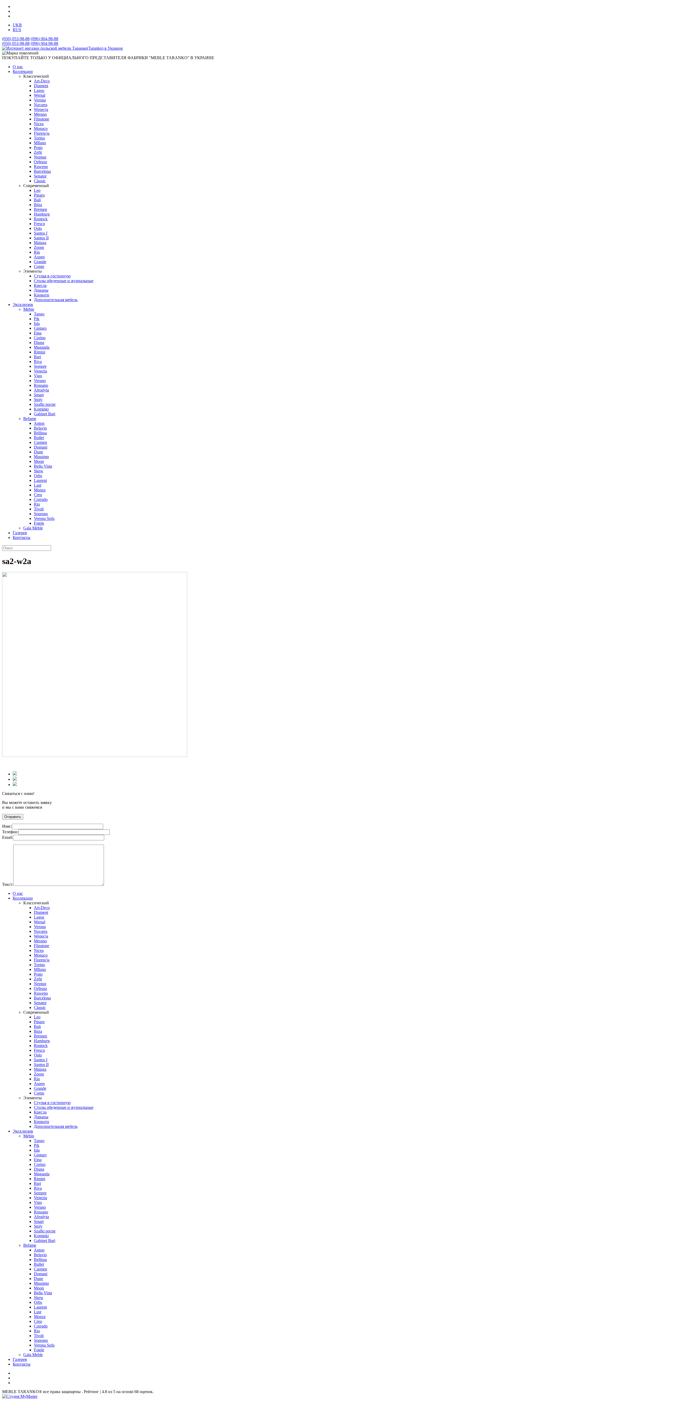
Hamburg (42, 214)
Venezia (40, 371)
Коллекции (23, 71)
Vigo (38, 376)
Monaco (41, 128)
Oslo (38, 228)
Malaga (40, 242)
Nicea (39, 124)
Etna (38, 333)
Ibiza (38, 204)
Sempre (40, 366)
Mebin (28, 309)
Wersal (39, 95)
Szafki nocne (45, 404)
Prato (38, 147)
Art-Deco (42, 81)
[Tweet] (15, 779)
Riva (38, 361)
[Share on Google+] (15, 784)
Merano (40, 114)
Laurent (40, 480)
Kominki (41, 409)
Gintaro (40, 328)
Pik (36, 318)
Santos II (41, 238)
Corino (39, 338)
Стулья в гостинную (52, 276)
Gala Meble (33, 528)
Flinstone (41, 119)
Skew (38, 471)
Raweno (41, 166)
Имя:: (7, 826)
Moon (39, 461)
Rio (37, 252)
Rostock (41, 219)
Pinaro (39, 195)
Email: (7, 837)
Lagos (39, 90)
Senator (40, 176)
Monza (39, 490)
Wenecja (41, 109)
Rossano (41, 385)
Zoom (39, 247)
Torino (39, 138)
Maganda (41, 347)
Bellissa (40, 433)
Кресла (40, 285)
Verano (40, 380)
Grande (40, 261)
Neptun (40, 157)
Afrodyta (41, 390)
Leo (37, 190)
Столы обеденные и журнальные (63, 280)
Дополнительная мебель (55, 299)
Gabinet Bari (44, 414)
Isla (37, 323)
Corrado (41, 499)
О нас (18, 66)
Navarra (40, 105)
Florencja (41, 133)
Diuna (39, 342)
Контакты (21, 537)
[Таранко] (62, 48)
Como (39, 266)
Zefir (38, 152)
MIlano (40, 143)
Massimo (41, 456)
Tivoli (39, 509)
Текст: (7, 884)
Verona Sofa (44, 518)
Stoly (38, 399)
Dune (38, 452)
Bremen (40, 209)
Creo (38, 494)
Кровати (41, 295)
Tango (39, 314)
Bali (37, 200)
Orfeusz (40, 162)
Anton (39, 423)
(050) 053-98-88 (16, 38)
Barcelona (42, 171)
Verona (40, 100)
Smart (39, 395)
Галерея (20, 532)
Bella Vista (43, 466)
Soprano (41, 513)
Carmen (40, 442)
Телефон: (10, 832)
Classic (40, 181)
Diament (41, 85)
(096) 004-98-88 (44, 38)
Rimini (39, 352)
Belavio (40, 428)
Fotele (39, 523)
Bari (37, 357)
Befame (29, 418)
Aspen (39, 257)
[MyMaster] (20, 1396)
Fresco (39, 223)
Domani (40, 447)
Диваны (41, 290)
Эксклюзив (23, 304)
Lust (37, 485)
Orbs (38, 475)
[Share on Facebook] (15, 774)
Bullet (39, 437)
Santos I (40, 233)
